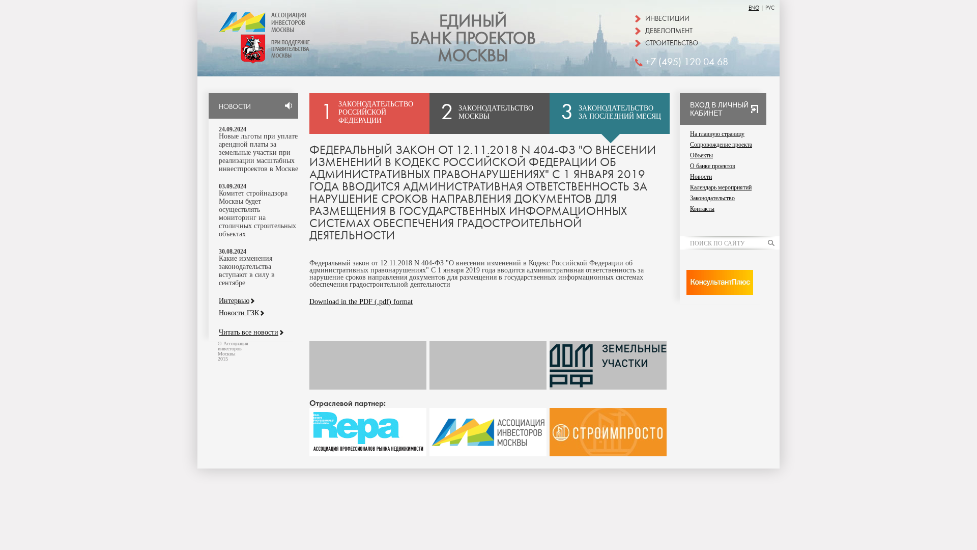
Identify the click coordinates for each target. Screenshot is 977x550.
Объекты (701, 155)
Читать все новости (248, 332)
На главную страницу (717, 134)
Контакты (702, 208)
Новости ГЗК (239, 313)
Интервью (234, 301)
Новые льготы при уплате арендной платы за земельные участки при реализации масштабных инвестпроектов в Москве (258, 152)
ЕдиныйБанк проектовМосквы (473, 39)
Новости (701, 176)
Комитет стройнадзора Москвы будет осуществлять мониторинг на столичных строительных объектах (257, 213)
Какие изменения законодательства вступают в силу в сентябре (247, 271)
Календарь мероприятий (721, 187)
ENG (754, 8)
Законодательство (712, 198)
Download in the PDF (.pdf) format (361, 302)
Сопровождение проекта (721, 144)
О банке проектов (712, 166)
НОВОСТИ (235, 107)
